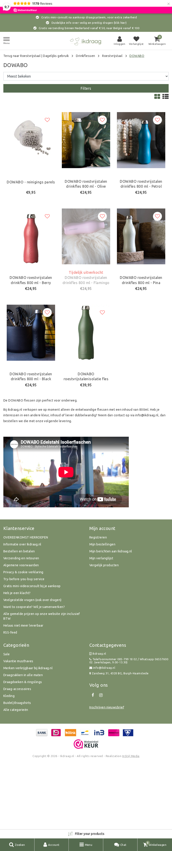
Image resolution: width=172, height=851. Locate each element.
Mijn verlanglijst (101, 558)
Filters (86, 88)
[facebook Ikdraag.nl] (92, 695)
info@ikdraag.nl (104, 667)
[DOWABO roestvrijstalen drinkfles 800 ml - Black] (31, 333)
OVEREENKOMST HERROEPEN (25, 537)
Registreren (98, 537)
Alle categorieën (15, 710)
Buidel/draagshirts (17, 703)
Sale (6, 654)
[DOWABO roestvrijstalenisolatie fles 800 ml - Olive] (86, 333)
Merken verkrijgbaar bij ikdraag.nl (28, 668)
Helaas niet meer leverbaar (23, 625)
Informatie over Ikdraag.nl (22, 544)
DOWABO (136, 56)
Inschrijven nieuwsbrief (106, 707)
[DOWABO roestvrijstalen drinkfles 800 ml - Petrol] (141, 140)
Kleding (9, 696)
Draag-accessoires (17, 689)
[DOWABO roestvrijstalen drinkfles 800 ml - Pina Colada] (141, 236)
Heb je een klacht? (17, 593)
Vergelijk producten (104, 565)
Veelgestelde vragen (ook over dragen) (32, 600)
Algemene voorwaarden (21, 565)
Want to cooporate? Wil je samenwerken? (34, 607)
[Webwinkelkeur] (86, 744)
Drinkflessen (86, 56)
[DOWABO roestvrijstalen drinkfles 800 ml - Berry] (31, 236)
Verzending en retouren (21, 558)
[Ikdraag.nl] (86, 41)
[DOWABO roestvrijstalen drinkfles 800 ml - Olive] (86, 140)
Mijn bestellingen (102, 544)
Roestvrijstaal (112, 56)
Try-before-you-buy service (23, 579)
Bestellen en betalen (19, 551)
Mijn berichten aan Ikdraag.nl (110, 551)
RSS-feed (10, 632)
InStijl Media (131, 756)
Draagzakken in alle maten (23, 675)
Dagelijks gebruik (56, 56)
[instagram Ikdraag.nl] (100, 695)
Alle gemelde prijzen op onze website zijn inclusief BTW (41, 616)
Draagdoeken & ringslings (22, 682)
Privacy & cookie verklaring (23, 572)
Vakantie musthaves (18, 661)
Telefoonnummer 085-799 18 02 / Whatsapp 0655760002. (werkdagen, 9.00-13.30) (128, 661)
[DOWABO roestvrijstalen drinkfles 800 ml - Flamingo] (86, 236)
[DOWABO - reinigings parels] (31, 140)
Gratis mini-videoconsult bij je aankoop (32, 586)
